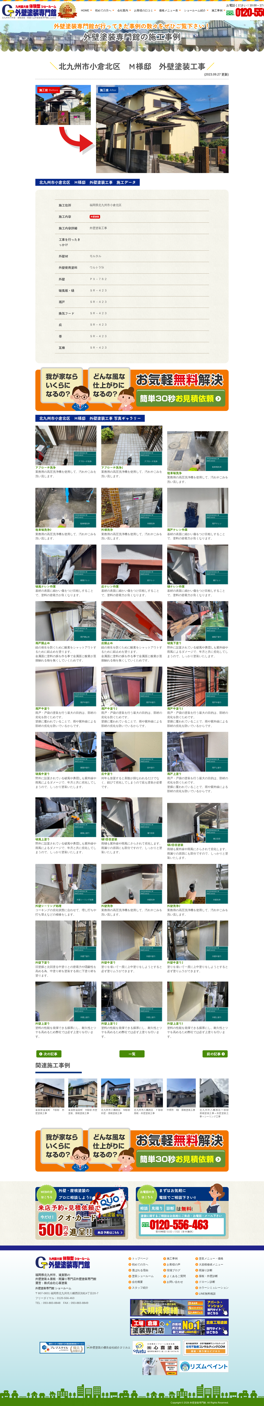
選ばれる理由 (140, 1270)
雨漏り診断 (205, 1270)
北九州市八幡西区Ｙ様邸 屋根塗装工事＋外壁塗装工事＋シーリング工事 (214, 1113)
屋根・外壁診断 (208, 1276)
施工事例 (217, 10)
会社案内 (122, 10)
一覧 (132, 1053)
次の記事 (50, 1053)
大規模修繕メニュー (211, 1264)
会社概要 (137, 1281)
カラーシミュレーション (214, 1287)
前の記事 (214, 1053)
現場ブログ (173, 1270)
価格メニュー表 (168, 10)
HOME (85, 10)
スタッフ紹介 (140, 1287)
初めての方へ (103, 10)
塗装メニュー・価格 (211, 1258)
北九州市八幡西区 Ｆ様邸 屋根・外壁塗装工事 (148, 1112)
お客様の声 (173, 1264)
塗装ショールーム (143, 1276)
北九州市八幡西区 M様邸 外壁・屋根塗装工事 (115, 1112)
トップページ (140, 1258)
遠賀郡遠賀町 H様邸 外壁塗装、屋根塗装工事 (82, 1112)
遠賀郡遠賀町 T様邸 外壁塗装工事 (49, 1112)
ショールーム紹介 (195, 10)
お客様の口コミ (143, 10)
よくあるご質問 (176, 1276)
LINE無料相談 (207, 1293)
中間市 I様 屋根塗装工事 (181, 1110)
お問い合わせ (175, 1281)
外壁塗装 (95, 217)
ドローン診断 (207, 1281)
